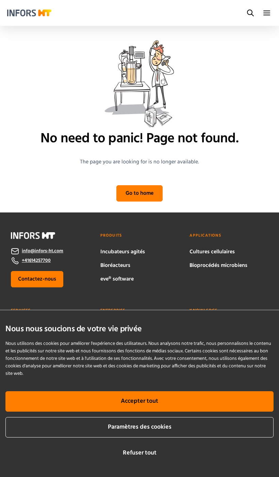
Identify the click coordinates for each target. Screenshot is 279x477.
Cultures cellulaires (212, 252)
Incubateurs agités (122, 252)
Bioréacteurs (115, 265)
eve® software (117, 279)
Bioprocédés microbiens (218, 265)
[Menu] (267, 12)
